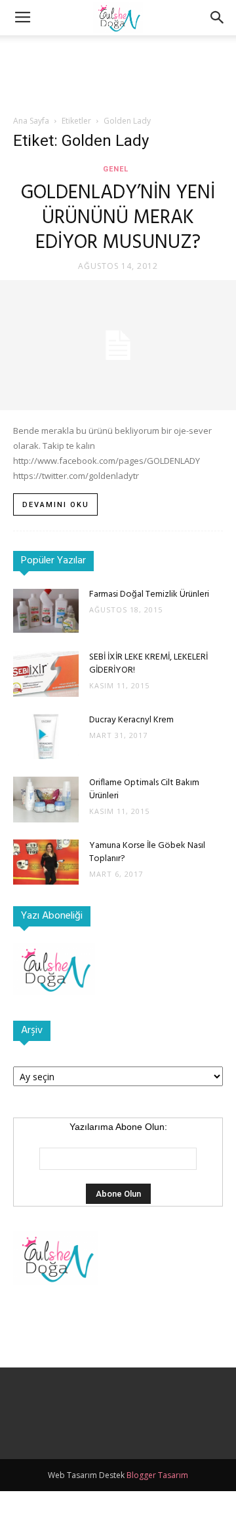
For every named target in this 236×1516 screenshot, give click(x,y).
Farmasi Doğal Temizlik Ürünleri (149, 594)
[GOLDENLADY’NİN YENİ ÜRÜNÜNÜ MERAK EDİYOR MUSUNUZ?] (118, 345)
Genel (115, 169)
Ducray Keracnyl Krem (131, 720)
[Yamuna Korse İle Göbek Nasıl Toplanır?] (46, 862)
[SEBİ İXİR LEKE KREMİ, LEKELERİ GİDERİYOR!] (46, 674)
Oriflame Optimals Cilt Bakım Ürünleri (144, 789)
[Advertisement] (118, 58)
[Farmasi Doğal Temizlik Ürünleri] (46, 610)
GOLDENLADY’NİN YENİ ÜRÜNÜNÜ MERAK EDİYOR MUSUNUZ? (118, 217)
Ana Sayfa (31, 120)
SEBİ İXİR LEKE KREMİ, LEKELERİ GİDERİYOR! (148, 664)
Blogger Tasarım (157, 1475)
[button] (217, 17)
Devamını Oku (55, 505)
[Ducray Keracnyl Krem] (46, 736)
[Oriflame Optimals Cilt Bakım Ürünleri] (46, 799)
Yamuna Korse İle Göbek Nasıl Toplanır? (147, 852)
